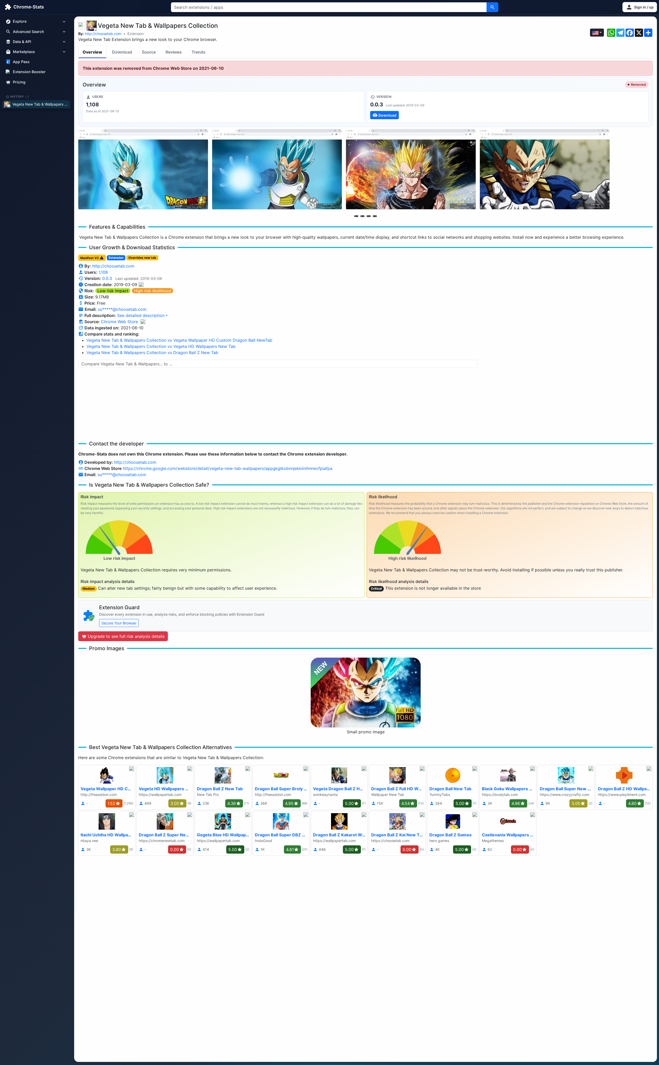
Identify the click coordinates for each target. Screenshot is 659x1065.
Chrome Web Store (119, 321)
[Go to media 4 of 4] (375, 216)
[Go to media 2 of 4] (362, 216)
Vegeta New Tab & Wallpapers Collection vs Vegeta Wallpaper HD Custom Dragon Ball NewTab (179, 340)
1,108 (103, 272)
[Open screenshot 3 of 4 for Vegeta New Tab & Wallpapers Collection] (411, 169)
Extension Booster (29, 72)
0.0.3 (107, 278)
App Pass (21, 62)
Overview (92, 52)
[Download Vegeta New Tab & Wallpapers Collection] (507, 106)
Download (122, 52)
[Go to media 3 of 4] (369, 216)
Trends (198, 52)
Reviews (174, 52)
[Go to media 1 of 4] (356, 216)
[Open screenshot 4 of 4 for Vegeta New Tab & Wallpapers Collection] (545, 169)
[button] (639, 7)
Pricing (19, 82)
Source (149, 52)
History (19, 96)
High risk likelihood (152, 290)
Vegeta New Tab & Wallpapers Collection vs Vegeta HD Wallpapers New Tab (161, 346)
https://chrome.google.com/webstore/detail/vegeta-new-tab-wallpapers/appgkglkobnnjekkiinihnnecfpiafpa (227, 468)
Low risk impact (112, 290)
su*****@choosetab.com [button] (122, 309)
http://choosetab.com (103, 33)
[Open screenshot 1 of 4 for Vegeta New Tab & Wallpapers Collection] (143, 169)
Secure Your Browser (118, 623)
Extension (135, 33)
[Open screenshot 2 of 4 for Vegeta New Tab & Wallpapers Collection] (277, 169)
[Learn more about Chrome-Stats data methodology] (142, 321)
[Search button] (492, 7)
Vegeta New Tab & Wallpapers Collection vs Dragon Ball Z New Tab (152, 352)
